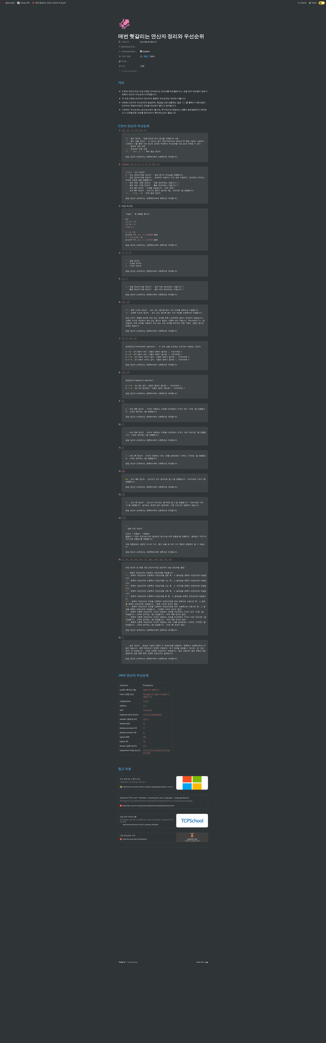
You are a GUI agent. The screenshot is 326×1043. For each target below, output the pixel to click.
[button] (8, 2)
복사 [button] (205, 135)
